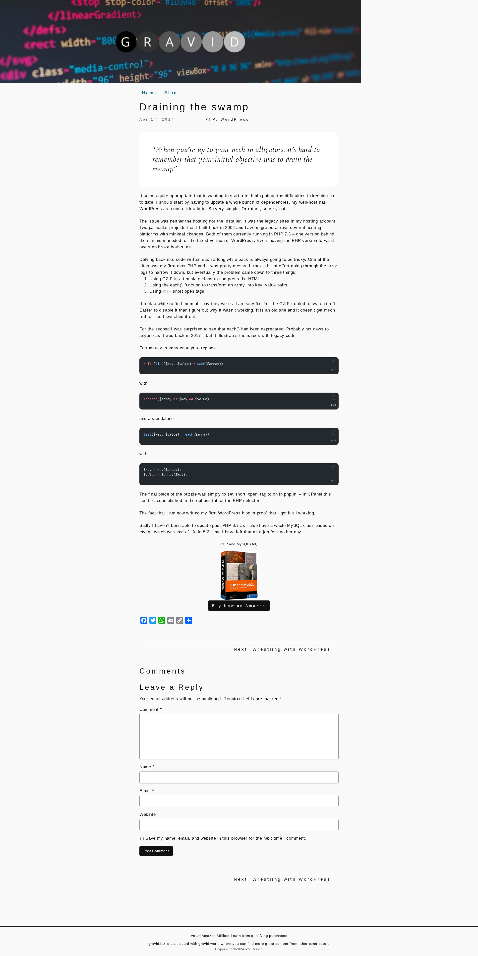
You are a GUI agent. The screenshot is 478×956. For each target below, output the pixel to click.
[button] (334, 362)
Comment (150, 709)
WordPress (235, 119)
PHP (210, 119)
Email (146, 790)
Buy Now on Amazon (239, 606)
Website (147, 814)
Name (146, 767)
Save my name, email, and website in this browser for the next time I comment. (225, 838)
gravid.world (209, 944)
